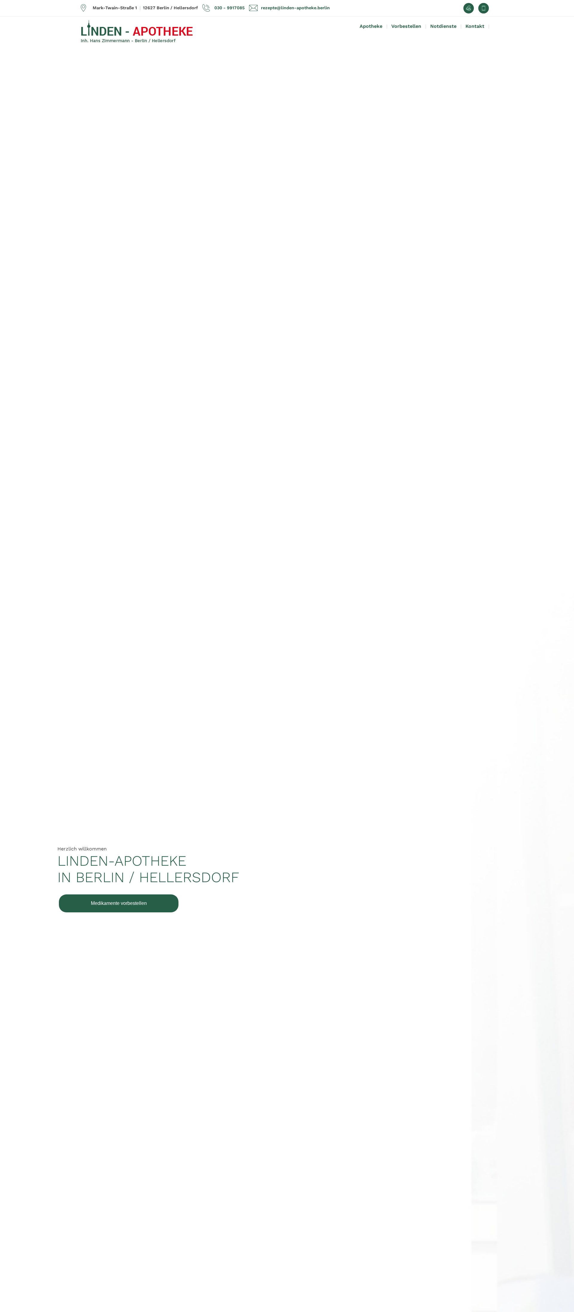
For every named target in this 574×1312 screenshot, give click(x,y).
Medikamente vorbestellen (119, 903)
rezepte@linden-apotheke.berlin (295, 7)
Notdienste (443, 26)
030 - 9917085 (229, 7)
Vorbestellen (406, 26)
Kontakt (474, 26)
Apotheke (371, 26)
